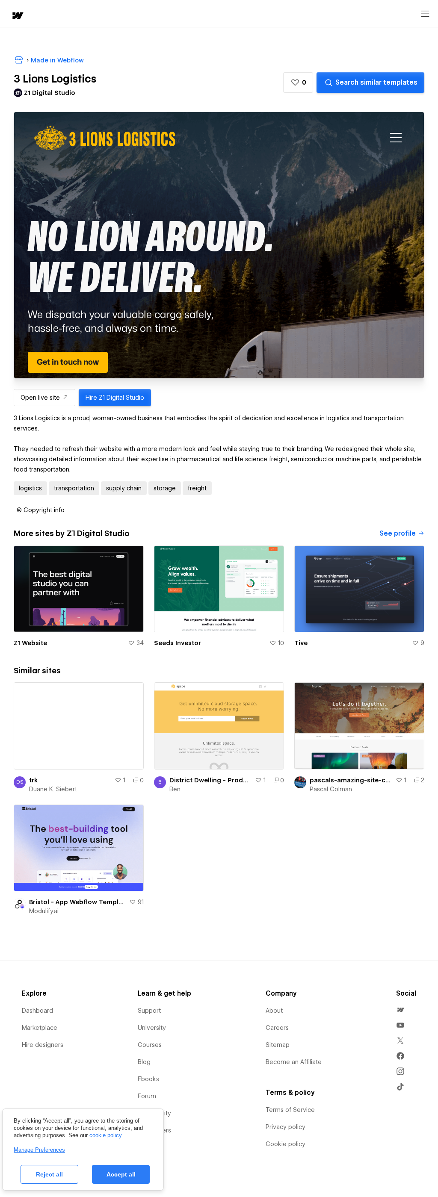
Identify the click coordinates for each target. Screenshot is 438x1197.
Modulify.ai (44, 911)
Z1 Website (30, 643)
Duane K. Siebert (53, 789)
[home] (17, 16)
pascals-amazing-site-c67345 (351, 780)
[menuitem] (400, 1009)
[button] (298, 82)
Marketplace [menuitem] (39, 1027)
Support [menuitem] (149, 1010)
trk (33, 780)
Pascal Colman (331, 789)
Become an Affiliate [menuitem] (294, 1061)
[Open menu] (425, 14)
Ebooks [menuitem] (148, 1079)
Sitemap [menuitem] (278, 1044)
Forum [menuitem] (147, 1096)
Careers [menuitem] (277, 1027)
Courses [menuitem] (150, 1044)
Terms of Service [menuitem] (290, 1109)
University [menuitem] (152, 1027)
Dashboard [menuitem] (37, 1010)
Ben (175, 789)
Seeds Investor (177, 643)
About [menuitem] (274, 1010)
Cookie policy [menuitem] (285, 1144)
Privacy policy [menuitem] (285, 1126)
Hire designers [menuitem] (42, 1044)
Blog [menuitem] (144, 1061)
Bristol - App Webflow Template (77, 902)
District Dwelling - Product (210, 780)
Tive (301, 643)
